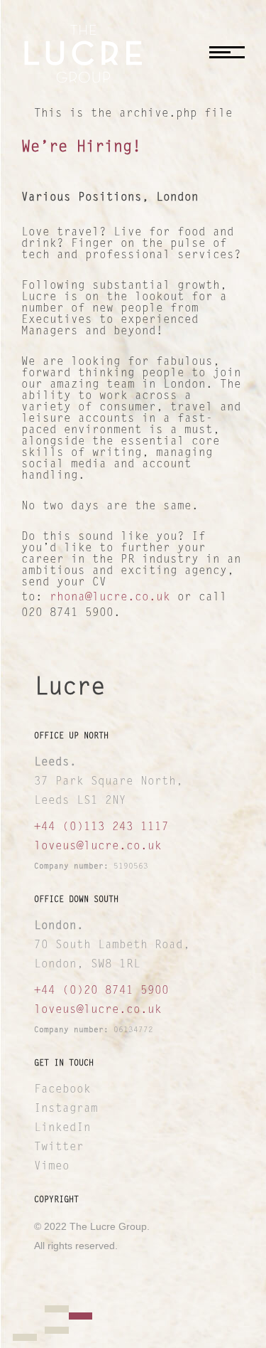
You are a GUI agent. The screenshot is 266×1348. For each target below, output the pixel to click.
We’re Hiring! (81, 148)
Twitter (59, 1147)
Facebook (62, 1089)
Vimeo (52, 1166)
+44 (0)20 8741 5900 (101, 991)
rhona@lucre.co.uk (110, 597)
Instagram (66, 1109)
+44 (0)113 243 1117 (101, 827)
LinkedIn (62, 1128)
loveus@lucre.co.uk (98, 846)
